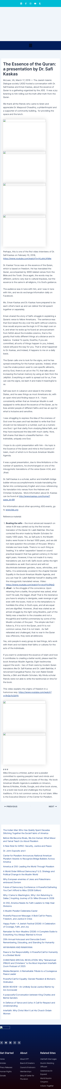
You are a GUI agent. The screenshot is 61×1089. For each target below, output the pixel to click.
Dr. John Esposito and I (14, 851)
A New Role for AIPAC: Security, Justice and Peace (27, 846)
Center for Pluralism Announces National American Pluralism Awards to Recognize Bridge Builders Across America (29, 858)
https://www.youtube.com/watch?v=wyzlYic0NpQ (30, 584)
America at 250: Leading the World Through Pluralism (28, 866)
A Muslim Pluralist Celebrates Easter (20, 911)
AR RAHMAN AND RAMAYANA (17, 947)
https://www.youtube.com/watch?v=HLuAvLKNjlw (27, 258)
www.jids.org (12, 510)
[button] (30, 46)
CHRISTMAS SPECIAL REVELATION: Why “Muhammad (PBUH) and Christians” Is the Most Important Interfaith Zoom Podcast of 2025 (29, 963)
